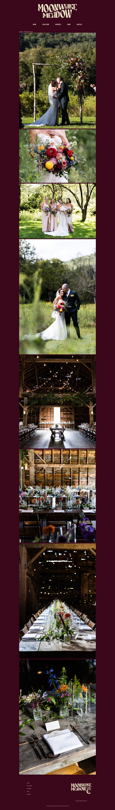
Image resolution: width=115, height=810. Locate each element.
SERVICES (29, 788)
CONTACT (29, 794)
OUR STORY (29, 785)
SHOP (28, 791)
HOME (28, 783)
